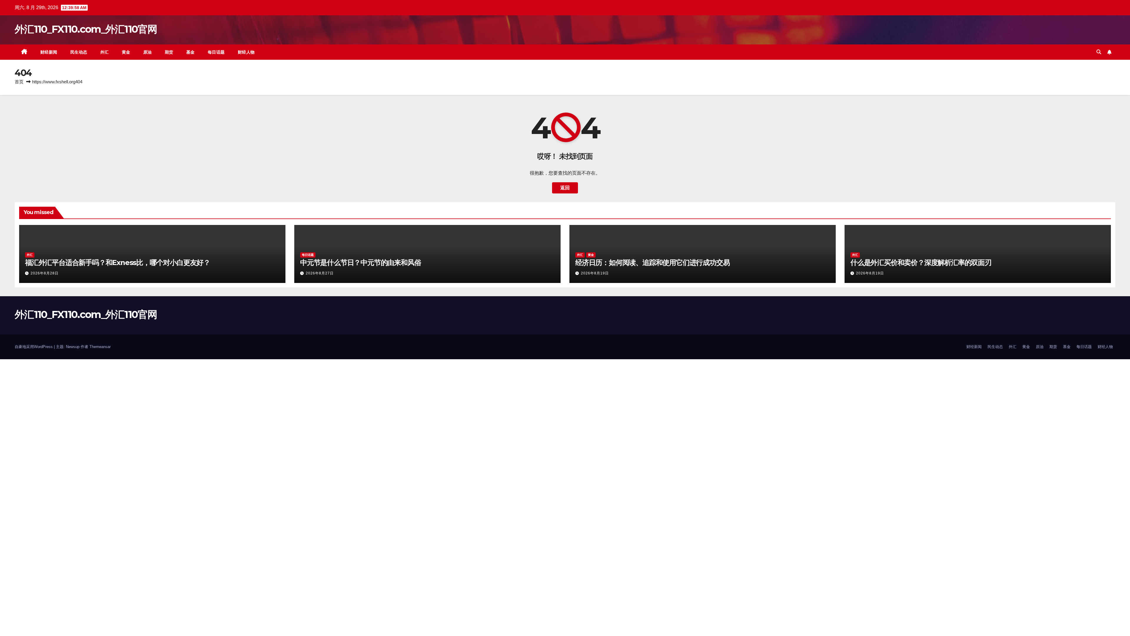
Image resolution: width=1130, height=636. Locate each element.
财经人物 (246, 52)
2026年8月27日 (320, 273)
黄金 (126, 52)
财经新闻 (48, 52)
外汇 (104, 52)
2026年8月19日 (595, 273)
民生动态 (78, 52)
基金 (190, 52)
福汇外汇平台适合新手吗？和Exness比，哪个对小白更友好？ (117, 262)
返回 (565, 187)
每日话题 (216, 52)
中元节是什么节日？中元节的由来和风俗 (360, 262)
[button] (1098, 51)
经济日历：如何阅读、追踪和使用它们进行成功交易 (652, 262)
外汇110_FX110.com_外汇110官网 (86, 29)
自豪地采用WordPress (34, 346)
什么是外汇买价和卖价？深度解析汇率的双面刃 (920, 262)
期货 (169, 52)
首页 (19, 81)
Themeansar (100, 346)
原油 (147, 52)
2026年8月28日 (45, 273)
